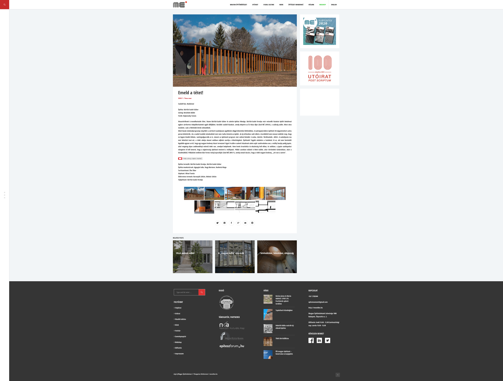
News (281, 4)
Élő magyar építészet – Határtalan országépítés (284, 352)
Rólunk (311, 4)
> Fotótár (177, 330)
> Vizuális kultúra (180, 319)
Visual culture (268, 4)
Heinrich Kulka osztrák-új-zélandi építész (285, 326)
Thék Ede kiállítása (282, 338)
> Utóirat (177, 313)
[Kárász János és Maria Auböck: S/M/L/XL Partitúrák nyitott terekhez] (268, 299)
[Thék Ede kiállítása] (268, 341)
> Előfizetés (178, 348)
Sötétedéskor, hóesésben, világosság (277, 253)
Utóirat (255, 4)
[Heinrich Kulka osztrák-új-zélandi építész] (268, 328)
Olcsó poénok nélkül (185, 253)
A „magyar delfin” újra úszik (231, 253)
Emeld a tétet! (190, 92)
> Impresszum (179, 353)
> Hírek (176, 325)
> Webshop (178, 342)
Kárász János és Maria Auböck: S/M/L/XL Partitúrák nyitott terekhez (283, 300)
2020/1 (180, 98)
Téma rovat (188, 98)
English (334, 4)
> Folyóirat (177, 308)
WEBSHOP (322, 4)
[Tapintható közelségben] (268, 314)
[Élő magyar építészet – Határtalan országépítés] (268, 354)
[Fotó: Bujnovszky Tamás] (194, 193)
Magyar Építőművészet (238, 4)
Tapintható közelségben (284, 310)
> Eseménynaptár (180, 336)
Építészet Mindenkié (295, 4)
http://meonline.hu (315, 307)
